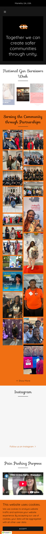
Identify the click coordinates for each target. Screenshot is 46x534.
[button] (5, 12)
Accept (23, 529)
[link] (23, 27)
